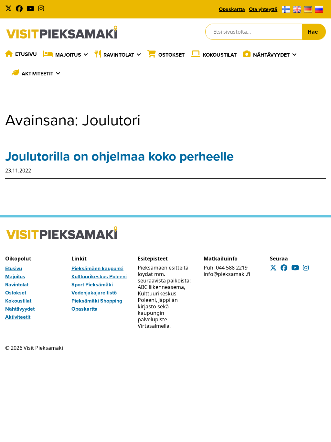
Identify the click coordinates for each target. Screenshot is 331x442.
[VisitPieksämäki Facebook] (20, 9)
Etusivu (26, 54)
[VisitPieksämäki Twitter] (10, 9)
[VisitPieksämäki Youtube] (32, 9)
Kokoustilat (220, 55)
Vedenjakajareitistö (94, 292)
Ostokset (171, 55)
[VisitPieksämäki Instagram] (42, 9)
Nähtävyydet (271, 55)
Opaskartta (232, 9)
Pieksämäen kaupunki (97, 268)
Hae (313, 31)
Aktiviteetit (37, 73)
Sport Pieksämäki (92, 284)
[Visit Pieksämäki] (61, 32)
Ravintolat (118, 55)
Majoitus (68, 55)
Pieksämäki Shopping (96, 300)
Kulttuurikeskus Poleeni (99, 276)
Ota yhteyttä (263, 9)
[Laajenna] (86, 54)
